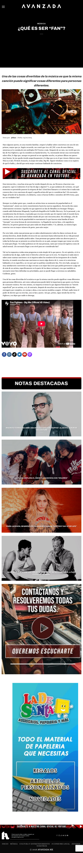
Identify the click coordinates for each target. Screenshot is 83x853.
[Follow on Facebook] (4, 354)
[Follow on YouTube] (24, 354)
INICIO (5, 844)
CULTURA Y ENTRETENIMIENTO (35, 844)
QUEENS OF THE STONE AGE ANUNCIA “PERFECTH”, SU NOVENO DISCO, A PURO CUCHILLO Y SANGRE (41, 573)
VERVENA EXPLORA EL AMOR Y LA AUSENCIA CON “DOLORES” (41, 478)
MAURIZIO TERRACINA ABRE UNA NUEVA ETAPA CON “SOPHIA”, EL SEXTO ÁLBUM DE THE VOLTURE (41, 429)
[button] (3, 7)
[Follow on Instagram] (9, 354)
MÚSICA (41, 24)
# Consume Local (61, 844)
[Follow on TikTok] (14, 354)
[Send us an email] (65, 835)
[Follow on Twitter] (19, 354)
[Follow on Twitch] (29, 354)
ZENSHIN (76, 844)
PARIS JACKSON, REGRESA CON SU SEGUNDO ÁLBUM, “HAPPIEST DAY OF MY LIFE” (41, 526)
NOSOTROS (42, 846)
